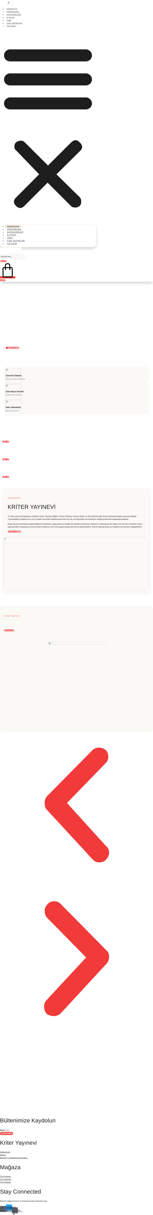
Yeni (9, 20)
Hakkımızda (13, 12)
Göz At (5, 442)
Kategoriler (14, 15)
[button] (48, 126)
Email (2, 1130)
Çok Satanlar (14, 23)
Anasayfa (12, 9)
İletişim (11, 26)
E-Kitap (11, 17)
